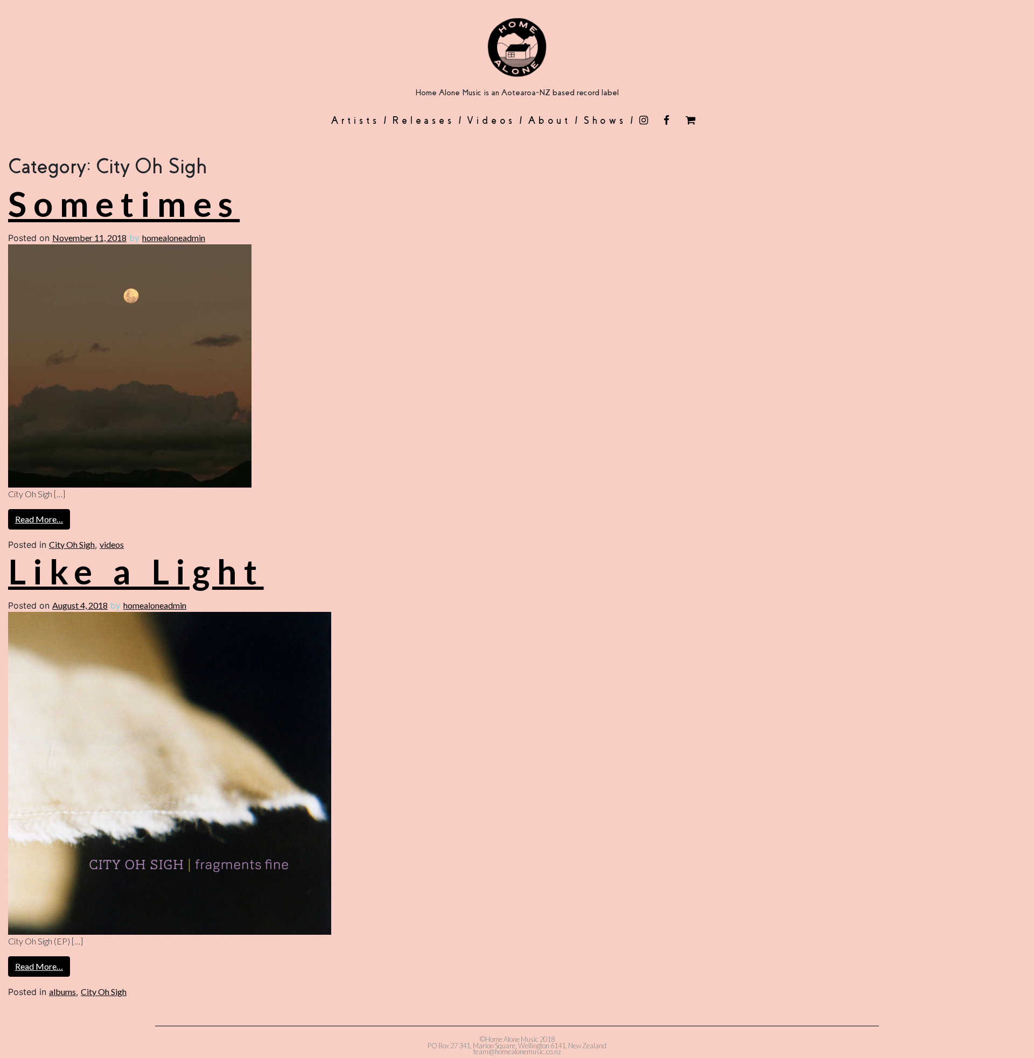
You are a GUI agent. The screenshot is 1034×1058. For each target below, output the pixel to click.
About (549, 120)
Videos (491, 120)
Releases (423, 120)
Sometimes (124, 203)
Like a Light (136, 571)
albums (62, 991)
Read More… (39, 519)
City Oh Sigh (72, 544)
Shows (605, 120)
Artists (355, 120)
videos (112, 544)
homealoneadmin (173, 237)
